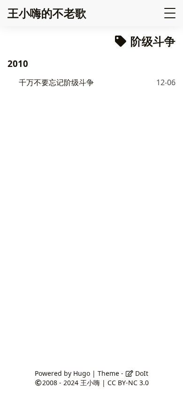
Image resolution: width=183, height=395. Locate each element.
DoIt (140, 373)
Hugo (81, 373)
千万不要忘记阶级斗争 (56, 82)
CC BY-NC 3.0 (128, 382)
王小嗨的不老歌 (47, 13)
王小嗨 (90, 382)
